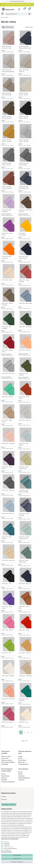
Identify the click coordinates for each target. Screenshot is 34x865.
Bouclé (20, 774)
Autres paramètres (6, 852)
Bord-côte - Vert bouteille (6, 327)
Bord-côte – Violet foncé (7, 234)
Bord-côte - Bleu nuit (25, 583)
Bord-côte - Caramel (25, 652)
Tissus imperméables (8, 762)
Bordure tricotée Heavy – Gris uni (6, 164)
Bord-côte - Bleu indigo (25, 303)
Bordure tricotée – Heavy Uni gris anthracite (24, 164)
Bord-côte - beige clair (8, 560)
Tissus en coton (6, 756)
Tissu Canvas (5, 776)
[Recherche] (29, 13)
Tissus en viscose (6, 760)
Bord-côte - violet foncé (7, 607)
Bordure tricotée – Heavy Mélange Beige (8, 70)
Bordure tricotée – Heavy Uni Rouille (7, 187)
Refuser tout (17, 858)
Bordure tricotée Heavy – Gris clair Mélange (24, 140)
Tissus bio (21, 780)
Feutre (3, 774)
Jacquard (21, 776)
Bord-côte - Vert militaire (23, 374)
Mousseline (4, 764)
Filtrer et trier (9, 27)
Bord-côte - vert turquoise (23, 699)
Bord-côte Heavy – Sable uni (24, 70)
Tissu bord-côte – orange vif (7, 257)
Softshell (4, 780)
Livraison (3, 796)
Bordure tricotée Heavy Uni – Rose (7, 47)
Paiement (4, 799)
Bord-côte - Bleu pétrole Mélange (23, 491)
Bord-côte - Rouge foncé (7, 351)
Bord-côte (21, 762)
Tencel (20, 772)
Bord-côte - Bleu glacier (23, 444)
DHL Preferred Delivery (10, 848)
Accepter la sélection (17, 861)
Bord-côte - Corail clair (8, 698)
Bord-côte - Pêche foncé (24, 397)
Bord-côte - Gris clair (25, 420)
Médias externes (8, 846)
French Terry (22, 760)
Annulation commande (8, 804)
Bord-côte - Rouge (24, 630)
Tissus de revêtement (8, 781)
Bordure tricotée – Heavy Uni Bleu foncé (25, 47)
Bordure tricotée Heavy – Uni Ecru (23, 94)
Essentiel (6, 841)
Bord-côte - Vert (6, 652)
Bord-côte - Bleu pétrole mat (23, 561)
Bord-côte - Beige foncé (7, 421)
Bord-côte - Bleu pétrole (6, 537)
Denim (20, 758)
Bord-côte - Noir (6, 583)
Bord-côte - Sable (7, 280)
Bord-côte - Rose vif (7, 630)
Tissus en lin (5, 758)
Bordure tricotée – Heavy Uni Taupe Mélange (7, 94)
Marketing (6, 845)
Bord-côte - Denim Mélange (24, 514)
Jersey (20, 756)
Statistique (7, 843)
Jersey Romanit (23, 764)
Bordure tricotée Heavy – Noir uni (23, 117)
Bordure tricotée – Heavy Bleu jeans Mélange (24, 187)
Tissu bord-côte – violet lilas (7, 210)
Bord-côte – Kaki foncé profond (25, 210)
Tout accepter (17, 855)
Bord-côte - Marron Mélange (7, 304)
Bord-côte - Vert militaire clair (23, 467)
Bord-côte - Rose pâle (8, 443)
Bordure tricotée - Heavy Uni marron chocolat (7, 117)
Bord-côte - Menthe (7, 396)
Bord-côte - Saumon (24, 350)
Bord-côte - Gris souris (8, 373)
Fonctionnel (7, 850)
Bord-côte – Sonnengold (22, 234)
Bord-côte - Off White (8, 675)
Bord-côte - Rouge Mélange (24, 280)
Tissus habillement (24, 778)
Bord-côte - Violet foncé (7, 467)
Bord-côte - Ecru (23, 722)
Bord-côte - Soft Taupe (25, 675)
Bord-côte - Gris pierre (8, 490)
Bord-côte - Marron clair (24, 607)
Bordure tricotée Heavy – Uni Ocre (7, 140)
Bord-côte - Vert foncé (25, 326)
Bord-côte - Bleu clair (8, 513)
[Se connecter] (19, 9)
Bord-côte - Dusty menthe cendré (24, 537)
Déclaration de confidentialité (9, 838)
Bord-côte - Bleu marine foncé (23, 257)
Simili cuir (4, 778)
